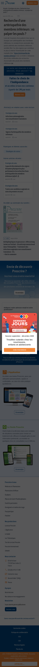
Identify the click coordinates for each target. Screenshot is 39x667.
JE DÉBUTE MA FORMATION (19, 350)
